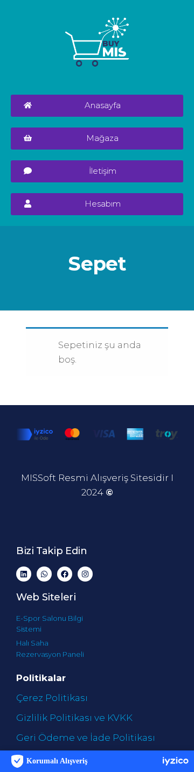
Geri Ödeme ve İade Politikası (85, 737)
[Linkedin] (23, 574)
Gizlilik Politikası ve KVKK (74, 717)
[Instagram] (85, 574)
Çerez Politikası (52, 697)
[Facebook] (64, 574)
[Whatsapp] (44, 574)
